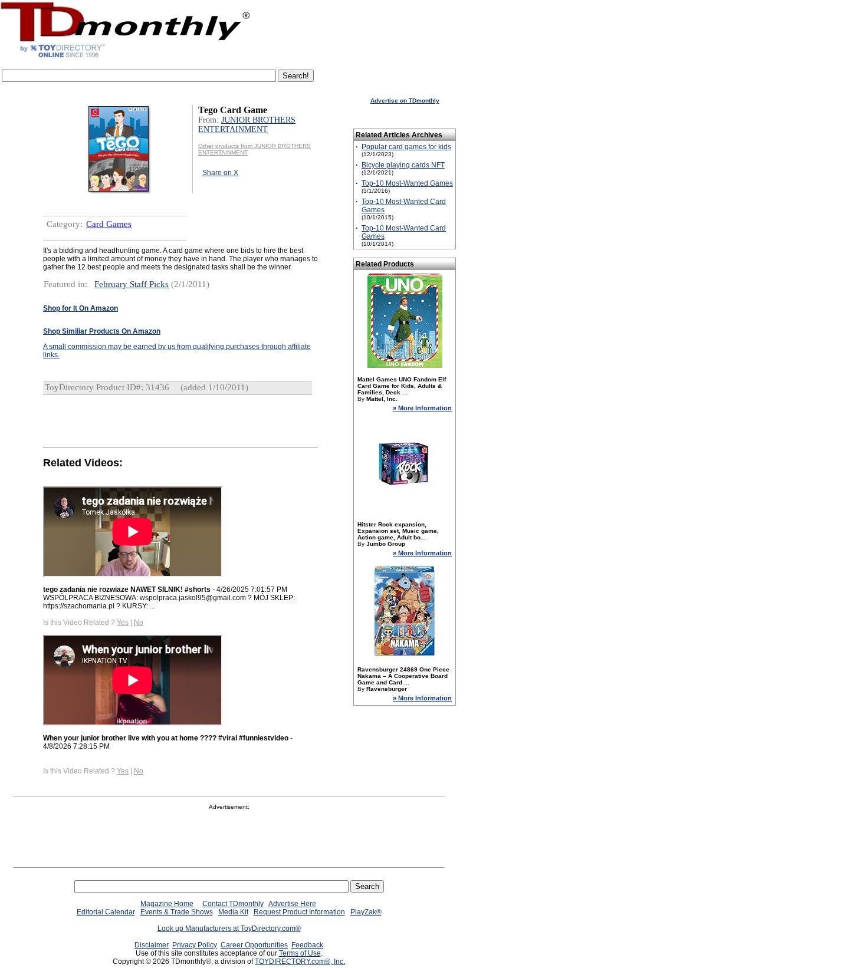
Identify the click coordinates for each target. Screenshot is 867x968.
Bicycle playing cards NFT (403, 165)
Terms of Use (300, 953)
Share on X (220, 173)
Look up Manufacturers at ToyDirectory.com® (229, 928)
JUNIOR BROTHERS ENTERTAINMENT (246, 125)
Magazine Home (166, 904)
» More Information (422, 407)
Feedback (307, 945)
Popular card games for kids (406, 147)
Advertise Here (292, 904)
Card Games (109, 224)
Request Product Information (299, 912)
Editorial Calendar (106, 912)
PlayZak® (366, 912)
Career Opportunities (254, 945)
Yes (123, 622)
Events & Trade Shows (176, 912)
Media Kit (233, 912)
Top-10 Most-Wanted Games (407, 183)
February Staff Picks (131, 284)
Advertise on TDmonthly (404, 100)
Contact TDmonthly (233, 904)
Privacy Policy (194, 945)
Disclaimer (151, 945)
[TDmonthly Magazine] (125, 57)
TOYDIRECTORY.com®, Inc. (300, 961)
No (138, 622)
